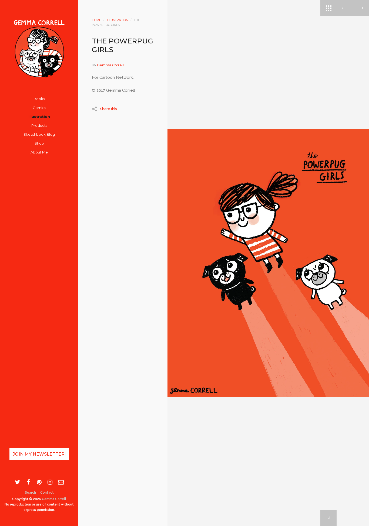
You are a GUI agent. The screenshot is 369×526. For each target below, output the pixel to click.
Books (39, 99)
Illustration (39, 116)
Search (30, 492)
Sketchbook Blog (39, 134)
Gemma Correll (54, 499)
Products (39, 125)
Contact (47, 492)
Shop (39, 143)
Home (96, 20)
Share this (108, 109)
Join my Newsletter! (39, 454)
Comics (39, 107)
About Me (39, 152)
